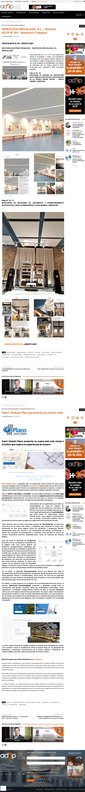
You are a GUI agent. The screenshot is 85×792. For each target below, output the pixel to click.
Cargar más (74, 165)
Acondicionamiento (11, 352)
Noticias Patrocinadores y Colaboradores (77, 156)
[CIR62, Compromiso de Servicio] (68, 150)
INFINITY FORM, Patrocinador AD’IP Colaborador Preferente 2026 (48, 392)
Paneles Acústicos (41, 354)
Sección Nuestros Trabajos (17, 357)
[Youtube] (75, 39)
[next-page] (5, 397)
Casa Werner (37, 352)
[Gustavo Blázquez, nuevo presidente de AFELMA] (17, 387)
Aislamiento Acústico (22, 352)
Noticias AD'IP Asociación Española (13, 21)
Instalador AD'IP (6, 354)
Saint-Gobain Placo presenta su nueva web (50, 369)
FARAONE (74, 141)
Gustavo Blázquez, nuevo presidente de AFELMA (17, 392)
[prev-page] (3, 397)
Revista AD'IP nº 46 (51, 354)
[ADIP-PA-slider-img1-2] (42, 7)
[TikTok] (80, 1)
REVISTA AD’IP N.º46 (12, 344)
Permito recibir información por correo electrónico (43, 772)
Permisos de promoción (33, 767)
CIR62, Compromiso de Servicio (78, 151)
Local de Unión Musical (16, 354)
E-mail (29, 761)
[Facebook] (74, 1)
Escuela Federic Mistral (56, 352)
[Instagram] (76, 1)
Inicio (3, 21)
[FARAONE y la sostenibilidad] (68, 143)
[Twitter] (82, 1)
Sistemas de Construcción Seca (32, 357)
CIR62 (73, 148)
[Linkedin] (78, 1)
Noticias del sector (17, 389)
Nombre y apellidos (32, 756)
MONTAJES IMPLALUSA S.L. (29, 354)
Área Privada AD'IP (42, 1)
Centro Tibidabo (45, 352)
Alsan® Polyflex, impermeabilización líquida (78, 160)
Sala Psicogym (5, 357)
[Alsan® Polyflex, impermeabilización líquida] (68, 158)
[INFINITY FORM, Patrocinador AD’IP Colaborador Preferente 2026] (48, 387)
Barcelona (30, 352)
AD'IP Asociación (7, 36)
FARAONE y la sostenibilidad (76, 143)
